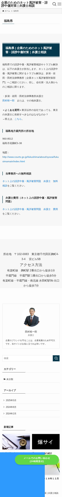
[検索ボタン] (54, 4)
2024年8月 (11, 407)
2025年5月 (11, 400)
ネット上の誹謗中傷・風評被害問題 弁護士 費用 (30, 209)
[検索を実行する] (56, 358)
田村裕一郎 (8, 100)
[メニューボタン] (59, 4)
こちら (18, 119)
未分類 (9, 379)
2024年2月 (11, 413)
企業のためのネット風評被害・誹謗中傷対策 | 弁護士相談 (24, 4)
